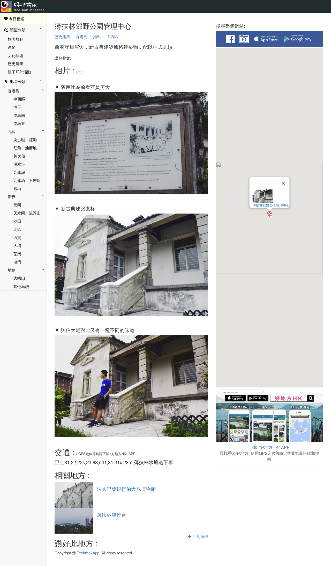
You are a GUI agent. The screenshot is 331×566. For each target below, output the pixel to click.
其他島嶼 (21, 286)
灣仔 (17, 107)
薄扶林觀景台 (111, 514)
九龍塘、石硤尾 (27, 180)
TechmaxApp (88, 552)
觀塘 (17, 188)
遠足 (12, 47)
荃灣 (17, 253)
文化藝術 (15, 55)
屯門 (17, 261)
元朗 (17, 204)
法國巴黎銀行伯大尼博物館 (126, 488)
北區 (17, 229)
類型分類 (17, 29)
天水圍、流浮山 (27, 213)
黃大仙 (19, 156)
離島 (12, 270)
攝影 (97, 36)
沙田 (17, 221)
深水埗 (19, 164)
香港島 (13, 90)
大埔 (17, 245)
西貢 (17, 237)
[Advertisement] (269, 509)
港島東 (19, 123)
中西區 (19, 99)
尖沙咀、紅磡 (25, 139)
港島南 (19, 115)
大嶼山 (19, 278)
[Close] (283, 183)
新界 (12, 196)
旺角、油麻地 (25, 147)
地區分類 (17, 81)
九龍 (12, 131)
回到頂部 (200, 536)
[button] (269, 214)
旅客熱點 (15, 39)
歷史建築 (15, 63)
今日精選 (16, 18)
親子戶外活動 (19, 71)
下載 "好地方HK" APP (269, 447)
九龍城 (19, 172)
